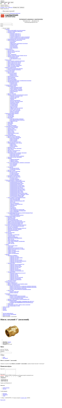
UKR (3, 3)
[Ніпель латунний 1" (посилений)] (12, 339)
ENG (10, 3)
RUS (7, 3)
